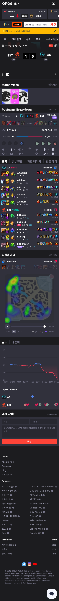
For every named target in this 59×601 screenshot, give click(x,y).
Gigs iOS (34, 516)
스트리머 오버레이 (9, 516)
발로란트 (5, 495)
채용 (54, 553)
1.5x (19, 331)
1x (14, 331)
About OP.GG (8, 461)
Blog (4, 470)
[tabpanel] (29, 207)
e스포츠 (5, 528)
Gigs (4, 533)
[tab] (5, 161)
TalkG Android (36, 520)
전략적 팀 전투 (8, 490)
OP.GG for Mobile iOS (40, 490)
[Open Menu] (53, 4)
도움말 (4, 549)
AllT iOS (34, 499)
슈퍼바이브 (6, 507)
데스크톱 (5, 511)
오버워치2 (6, 499)
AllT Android (36, 495)
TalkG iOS (34, 524)
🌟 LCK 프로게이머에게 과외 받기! (16, 31)
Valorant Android (38, 503)
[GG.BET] (17, 24)
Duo (4, 520)
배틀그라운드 (7, 503)
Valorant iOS (36, 507)
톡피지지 (5, 524)
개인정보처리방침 (9, 545)
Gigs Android (36, 511)
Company (6, 466)
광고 (54, 549)
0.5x (8, 331)
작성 (29, 441)
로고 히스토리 (7, 474)
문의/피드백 (7, 553)
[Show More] (17, 4)
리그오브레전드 (8, 486)
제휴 (54, 545)
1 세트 (5, 74)
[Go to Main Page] (7, 3)
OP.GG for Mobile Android (42, 486)
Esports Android (37, 528)
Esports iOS (35, 533)
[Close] (55, 31)
